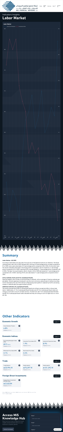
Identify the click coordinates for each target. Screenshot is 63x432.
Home (41, 6)
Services (49, 6)
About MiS (44, 6)
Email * (33, 422)
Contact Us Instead (8, 429)
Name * (33, 415)
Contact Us (58, 6)
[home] (20, 6)
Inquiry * (33, 429)
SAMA (10, 393)
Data (54, 6)
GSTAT (7, 393)
